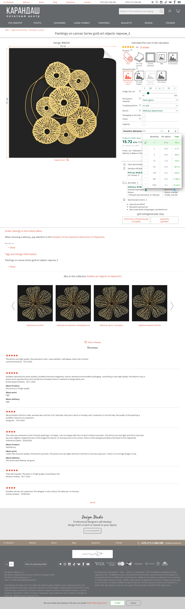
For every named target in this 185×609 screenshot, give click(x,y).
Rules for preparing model (35, 564)
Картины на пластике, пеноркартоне (73, 325)
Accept (117, 602)
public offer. (100, 585)
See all (92, 502)
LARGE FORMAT (82, 22)
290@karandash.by (173, 543)
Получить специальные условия (136, 220)
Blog (55, 2)
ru (7, 564)
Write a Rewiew (94, 342)
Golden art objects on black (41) (104, 276)
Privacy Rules (141, 585)
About (41, 2)
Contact (87, 2)
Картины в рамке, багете (149, 325)
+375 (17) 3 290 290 (133, 2)
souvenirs (59, 22)
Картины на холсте (35, 325)
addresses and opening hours (26, 595)
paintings (104, 22)
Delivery (26, 2)
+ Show (11, 247)
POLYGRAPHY (15, 22)
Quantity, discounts (132, 131)
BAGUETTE (126, 22)
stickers (170, 22)
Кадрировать (60, 160)
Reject (133, 602)
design (148, 22)
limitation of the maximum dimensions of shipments (77, 236)
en (11, 564)
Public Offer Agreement (160, 585)
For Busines (9, 2)
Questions (70, 2)
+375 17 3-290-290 (12, 580)
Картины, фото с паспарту (111, 325)
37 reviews (144, 47)
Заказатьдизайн (164, 220)
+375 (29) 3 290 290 (108, 2)
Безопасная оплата (136, 199)
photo (37, 22)
